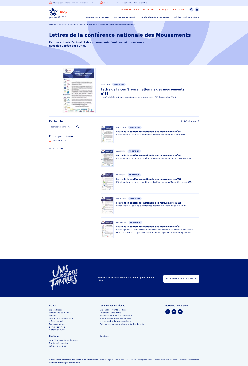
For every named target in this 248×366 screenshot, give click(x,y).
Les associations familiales (155, 17)
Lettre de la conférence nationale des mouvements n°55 (148, 131)
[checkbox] (72, 140)
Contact (104, 336)
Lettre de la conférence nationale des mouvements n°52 (148, 202)
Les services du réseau (186, 17)
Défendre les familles (87, 3)
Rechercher (57, 121)
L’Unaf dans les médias (60, 312)
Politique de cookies (145, 360)
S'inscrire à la (181, 279)
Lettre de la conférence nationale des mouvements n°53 (148, 179)
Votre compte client (58, 346)
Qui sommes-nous (129, 10)
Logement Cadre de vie (110, 312)
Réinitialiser (56, 148)
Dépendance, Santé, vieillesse (113, 310)
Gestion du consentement (189, 360)
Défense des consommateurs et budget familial (122, 324)
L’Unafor (53, 315)
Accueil (52, 24)
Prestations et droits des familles (115, 318)
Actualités (149, 10)
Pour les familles (140, 3)
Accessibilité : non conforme (166, 360)
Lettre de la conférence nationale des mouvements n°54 (148, 155)
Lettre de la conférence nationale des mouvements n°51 (148, 226)
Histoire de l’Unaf (57, 329)
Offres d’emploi (56, 321)
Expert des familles (124, 17)
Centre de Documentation (61, 318)
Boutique (164, 10)
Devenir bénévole (57, 327)
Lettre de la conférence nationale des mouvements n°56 (142, 91)
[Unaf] (58, 13)
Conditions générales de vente (63, 340)
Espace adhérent (57, 324)
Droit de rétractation (58, 343)
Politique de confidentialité (125, 360)
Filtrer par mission (62, 136)
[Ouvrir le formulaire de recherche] (191, 9)
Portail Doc (179, 10)
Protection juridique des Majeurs (115, 321)
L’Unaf (52, 305)
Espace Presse (55, 310)
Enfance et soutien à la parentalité (116, 315)
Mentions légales (106, 360)
